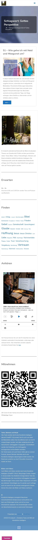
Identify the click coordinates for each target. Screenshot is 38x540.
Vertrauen (23, 245)
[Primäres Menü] (34, 3)
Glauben (12, 229)
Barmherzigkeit (20, 217)
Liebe (3, 237)
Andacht (13, 217)
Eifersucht (8, 74)
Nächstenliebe (29, 237)
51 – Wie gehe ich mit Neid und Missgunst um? (18, 52)
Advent (3, 217)
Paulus (3, 241)
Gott (22, 229)
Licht (33, 233)
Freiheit (18, 221)
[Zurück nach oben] (19, 528)
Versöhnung (14, 245)
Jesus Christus (26, 233)
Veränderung (4, 249)
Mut (14, 237)
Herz (30, 229)
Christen (12, 67)
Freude (22, 221)
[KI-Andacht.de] (3, 3)
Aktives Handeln (11, 64)
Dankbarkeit (8, 68)
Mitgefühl (9, 238)
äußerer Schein (12, 66)
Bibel (7, 67)
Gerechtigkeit (29, 224)
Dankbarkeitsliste (10, 70)
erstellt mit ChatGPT (10, 61)
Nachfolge (20, 238)
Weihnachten (19, 249)
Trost (13, 241)
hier (20, 345)
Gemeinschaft (18, 224)
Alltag (8, 217)
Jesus (16, 233)
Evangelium (12, 221)
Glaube (5, 228)
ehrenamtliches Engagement (9, 72)
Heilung (26, 229)
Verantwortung (21, 241)
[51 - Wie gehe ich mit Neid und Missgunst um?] (26, 67)
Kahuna (19, 514)
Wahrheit (12, 249)
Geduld (10, 224)
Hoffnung (7, 233)
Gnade (18, 229)
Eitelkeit (7, 75)
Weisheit (26, 249)
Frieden (27, 220)
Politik (8, 241)
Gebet (4, 224)
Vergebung (5, 245)
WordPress (26, 514)
